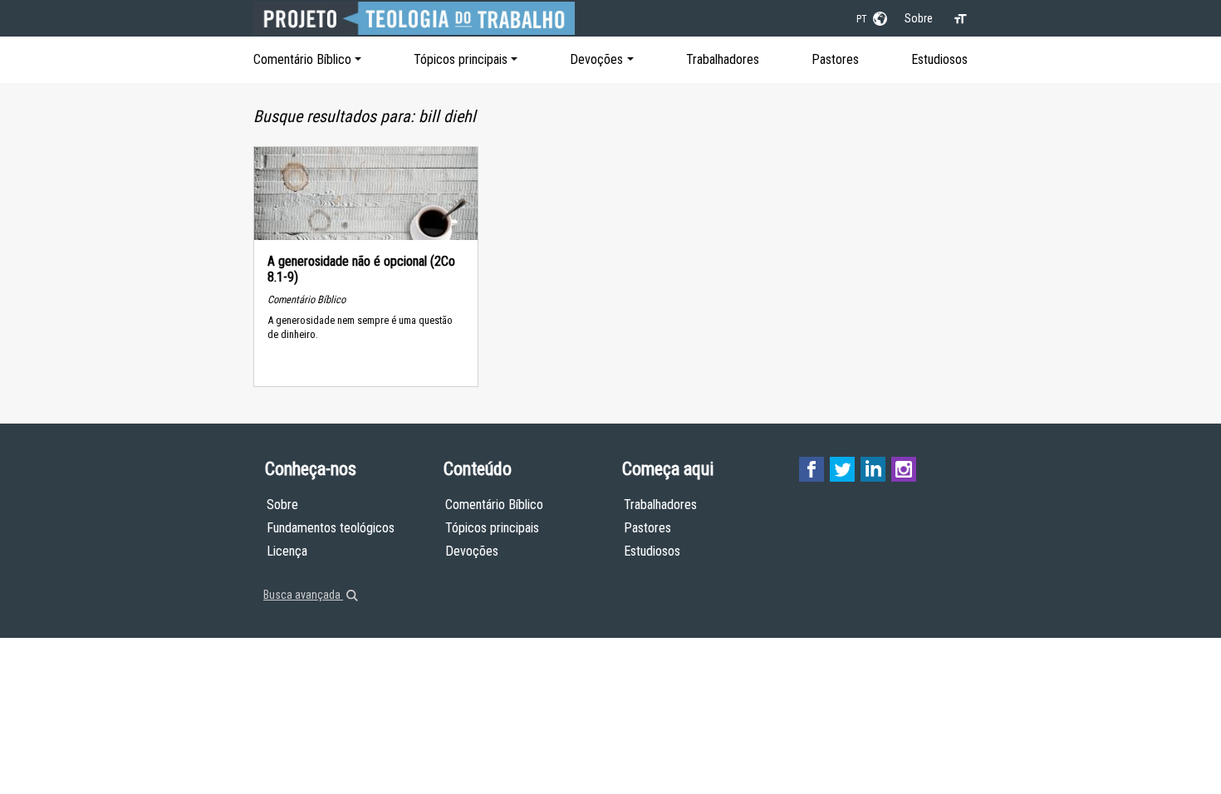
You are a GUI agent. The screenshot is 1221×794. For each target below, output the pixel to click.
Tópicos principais (461, 59)
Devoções (596, 59)
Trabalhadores (722, 59)
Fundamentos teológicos (331, 528)
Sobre (919, 18)
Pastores (835, 59)
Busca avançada (303, 594)
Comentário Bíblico (302, 59)
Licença (287, 551)
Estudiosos (939, 59)
